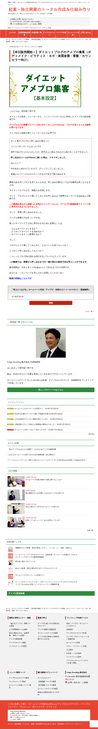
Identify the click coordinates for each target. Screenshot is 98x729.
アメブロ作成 (61, 32)
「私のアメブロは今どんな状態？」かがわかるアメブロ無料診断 (32, 449)
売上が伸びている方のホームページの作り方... (42, 507)
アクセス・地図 (28, 724)
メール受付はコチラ (20, 24)
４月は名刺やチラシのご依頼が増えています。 (32, 419)
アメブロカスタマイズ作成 (76, 633)
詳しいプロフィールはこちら (50, 390)
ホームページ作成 (73, 34)
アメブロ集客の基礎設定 (47, 629)
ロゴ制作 (69, 650)
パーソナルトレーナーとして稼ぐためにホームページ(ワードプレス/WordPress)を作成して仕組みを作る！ (47, 460)
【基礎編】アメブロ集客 (47, 681)
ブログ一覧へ (89, 311)
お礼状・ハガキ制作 (73, 653)
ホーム (10, 724)
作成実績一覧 (37, 32)
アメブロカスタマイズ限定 (19, 678)
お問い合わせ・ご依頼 (78, 682)
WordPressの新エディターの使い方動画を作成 (31, 414)
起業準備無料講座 (24, 34)
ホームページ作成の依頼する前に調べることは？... (44, 480)
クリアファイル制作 (73, 657)
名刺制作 (69, 629)
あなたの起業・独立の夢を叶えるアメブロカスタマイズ (36, 568)
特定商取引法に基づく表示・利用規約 (50, 724)
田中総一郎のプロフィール (25, 561)
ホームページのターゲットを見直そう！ (29, 408)
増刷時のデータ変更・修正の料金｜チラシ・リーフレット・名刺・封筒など (43, 548)
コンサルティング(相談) (18, 646)
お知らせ (10, 408)
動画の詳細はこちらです (20, 278)
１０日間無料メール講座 (18, 629)
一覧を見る (90, 434)
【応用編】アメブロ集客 (47, 685)
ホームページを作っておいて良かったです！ (31, 430)
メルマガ (12, 32)
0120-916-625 (17, 21)
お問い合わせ (86, 32)
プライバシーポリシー (74, 724)
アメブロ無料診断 (15, 639)
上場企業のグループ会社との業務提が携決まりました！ (35, 424)
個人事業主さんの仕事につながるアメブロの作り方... (45, 493)
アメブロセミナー (49, 34)
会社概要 (17, 724)
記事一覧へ (90, 530)
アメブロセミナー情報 (17, 642)
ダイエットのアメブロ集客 (33, 47)
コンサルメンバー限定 (17, 681)
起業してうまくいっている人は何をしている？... (43, 520)
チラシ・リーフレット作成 (76, 646)
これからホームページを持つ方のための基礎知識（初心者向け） (32, 455)
